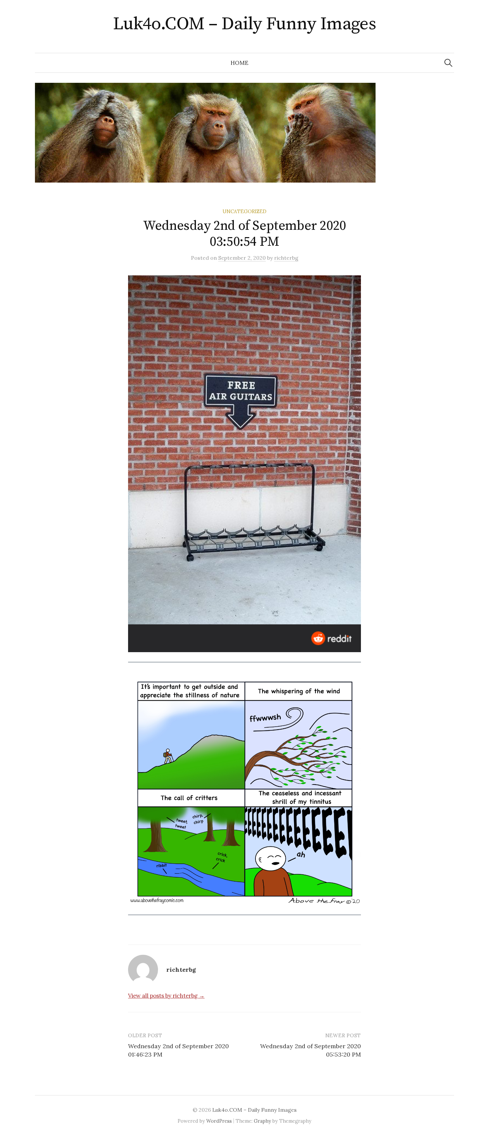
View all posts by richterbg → (166, 995)
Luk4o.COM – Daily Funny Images (244, 24)
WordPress (219, 1121)
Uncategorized (244, 211)
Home (239, 63)
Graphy (262, 1121)
